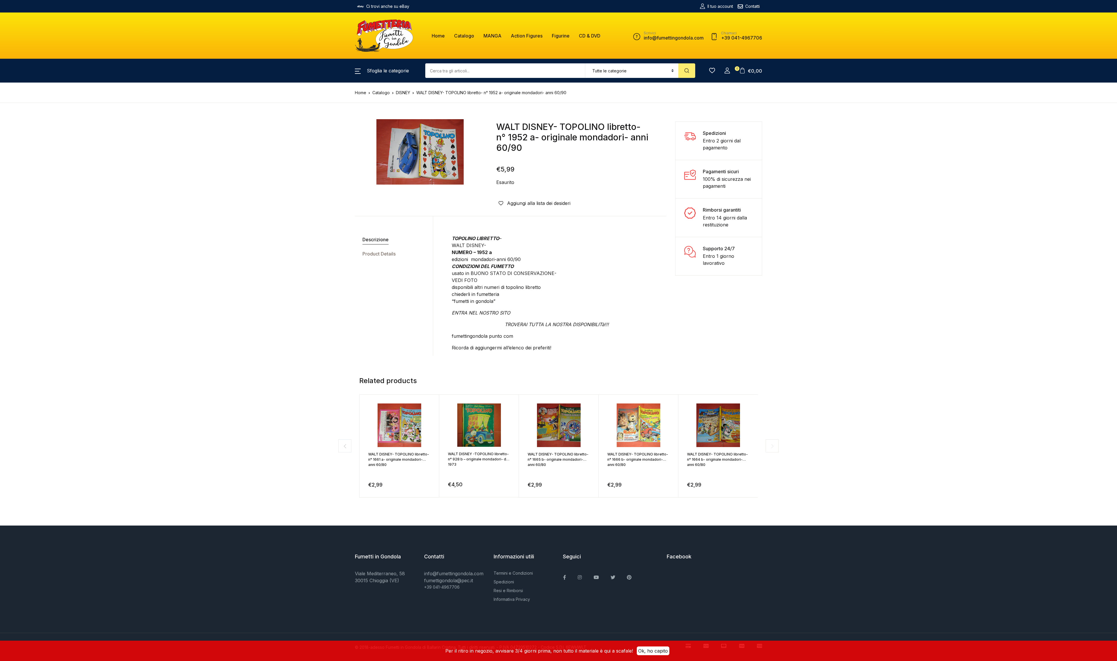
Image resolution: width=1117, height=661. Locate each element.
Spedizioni (504, 581)
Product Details (379, 254)
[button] (382, 71)
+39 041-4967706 (442, 587)
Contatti (752, 6)
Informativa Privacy (512, 599)
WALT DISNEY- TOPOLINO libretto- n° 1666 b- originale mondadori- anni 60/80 (637, 459)
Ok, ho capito (653, 651)
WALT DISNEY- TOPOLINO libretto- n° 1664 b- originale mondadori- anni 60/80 (717, 459)
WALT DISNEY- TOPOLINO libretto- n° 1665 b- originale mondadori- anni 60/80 (558, 459)
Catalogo (464, 36)
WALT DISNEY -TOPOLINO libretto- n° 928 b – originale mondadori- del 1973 (478, 459)
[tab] (391, 239)
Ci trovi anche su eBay (387, 6)
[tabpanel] (420, 152)
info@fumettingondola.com (453, 573)
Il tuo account (720, 6)
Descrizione (375, 239)
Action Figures (527, 36)
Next (772, 446)
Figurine (561, 36)
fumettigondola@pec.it (448, 580)
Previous (344, 446)
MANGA (492, 36)
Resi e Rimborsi (508, 590)
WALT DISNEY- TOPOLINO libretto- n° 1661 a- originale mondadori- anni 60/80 (398, 459)
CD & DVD (589, 36)
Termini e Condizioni (513, 573)
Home (438, 36)
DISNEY (403, 92)
